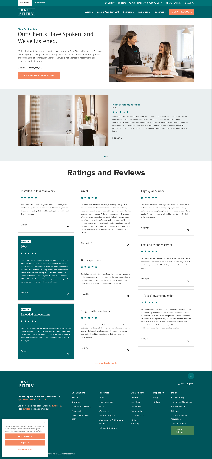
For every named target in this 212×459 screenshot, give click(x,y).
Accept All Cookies (25, 436)
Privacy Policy (178, 406)
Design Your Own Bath (108, 12)
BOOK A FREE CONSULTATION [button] (38, 75)
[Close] (45, 422)
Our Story (135, 402)
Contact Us (104, 397)
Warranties (104, 411)
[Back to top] (191, 376)
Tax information (178, 423)
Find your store (106, 402)
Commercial (136, 411)
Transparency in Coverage (179, 417)
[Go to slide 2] (107, 156)
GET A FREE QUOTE (182, 12)
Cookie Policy (177, 397)
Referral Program (107, 415)
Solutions (127, 12)
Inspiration (143, 12)
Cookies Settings (179, 430)
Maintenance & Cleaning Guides (111, 422)
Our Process (137, 406)
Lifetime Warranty (135, 422)
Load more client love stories (106, 363)
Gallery (156, 402)
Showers (76, 402)
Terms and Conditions (181, 402)
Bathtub (75, 397)
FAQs (101, 406)
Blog (155, 397)
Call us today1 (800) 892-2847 (147, 3)
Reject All (25, 443)
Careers (134, 397)
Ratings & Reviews (108, 428)
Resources (159, 12)
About (88, 12)
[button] (81, 413)
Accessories (77, 411)
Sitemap (175, 411)
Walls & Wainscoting (81, 406)
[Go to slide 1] (105, 156)
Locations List (137, 415)
